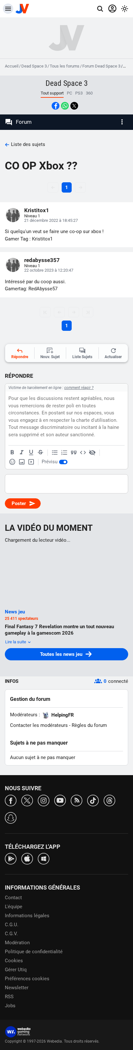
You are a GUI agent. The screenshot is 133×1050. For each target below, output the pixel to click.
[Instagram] (43, 800)
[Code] (83, 453)
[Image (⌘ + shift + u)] (22, 462)
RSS (9, 997)
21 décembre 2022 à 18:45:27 (51, 220)
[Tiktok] (93, 800)
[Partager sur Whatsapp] (65, 106)
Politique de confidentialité (34, 952)
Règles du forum (89, 725)
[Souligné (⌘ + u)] (31, 453)
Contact (13, 898)
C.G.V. (11, 934)
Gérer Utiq (16, 970)
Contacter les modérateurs (39, 725)
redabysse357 (42, 260)
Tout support (52, 93)
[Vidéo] (31, 462)
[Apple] (27, 858)
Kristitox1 (36, 210)
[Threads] (109, 800)
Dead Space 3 (34, 66)
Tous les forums (64, 66)
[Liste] (55, 453)
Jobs (10, 1006)
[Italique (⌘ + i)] (22, 453)
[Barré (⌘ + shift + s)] (40, 453)
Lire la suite (16, 641)
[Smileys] (12, 462)
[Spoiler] (92, 453)
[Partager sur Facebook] (55, 106)
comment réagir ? (79, 387)
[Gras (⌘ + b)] (12, 453)
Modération (17, 943)
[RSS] (76, 800)
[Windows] (43, 858)
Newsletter (16, 988)
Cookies (14, 961)
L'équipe (13, 907)
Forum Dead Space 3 (101, 66)
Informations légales (27, 916)
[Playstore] (10, 858)
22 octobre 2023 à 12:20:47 (48, 270)
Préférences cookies (27, 979)
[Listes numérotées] (64, 453)
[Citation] (73, 453)
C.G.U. (11, 925)
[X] (27, 800)
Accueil (11, 66)
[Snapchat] (10, 817)
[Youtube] (60, 800)
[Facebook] (10, 800)
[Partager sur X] (74, 106)
